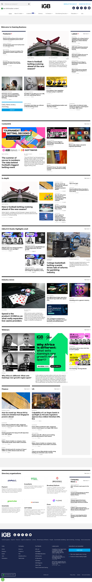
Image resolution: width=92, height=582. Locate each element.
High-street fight (73, 183)
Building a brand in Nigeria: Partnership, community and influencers (79, 63)
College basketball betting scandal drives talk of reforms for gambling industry (57, 268)
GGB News (37, 560)
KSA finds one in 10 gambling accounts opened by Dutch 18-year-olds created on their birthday (11, 96)
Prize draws (5, 60)
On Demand (48, 13)
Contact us (20, 551)
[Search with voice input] (29, 4)
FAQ (19, 553)
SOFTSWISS (28, 508)
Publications (74, 13)
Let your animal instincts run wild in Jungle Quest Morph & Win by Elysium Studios (80, 493)
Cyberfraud (71, 187)
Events (3, 553)
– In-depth (67, 58)
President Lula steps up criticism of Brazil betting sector (34, 106)
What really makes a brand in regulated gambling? (77, 145)
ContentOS (30, 13)
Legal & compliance (76, 53)
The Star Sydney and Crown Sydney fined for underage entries (13, 45)
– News (78, 43)
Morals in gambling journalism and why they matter (60, 207)
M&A (33, 449)
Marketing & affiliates (30, 245)
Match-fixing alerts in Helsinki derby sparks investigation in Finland (79, 70)
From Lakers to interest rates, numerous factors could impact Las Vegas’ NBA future (78, 107)
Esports (13, 539)
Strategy (49, 103)
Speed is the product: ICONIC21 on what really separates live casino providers (12, 317)
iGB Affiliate (37, 551)
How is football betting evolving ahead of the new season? (35, 65)
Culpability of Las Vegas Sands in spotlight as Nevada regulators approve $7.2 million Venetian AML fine (80, 40)
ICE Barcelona (38, 558)
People (51, 539)
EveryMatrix (28, 484)
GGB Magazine (38, 563)
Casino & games (6, 539)
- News (58, 553)
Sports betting (30, 57)
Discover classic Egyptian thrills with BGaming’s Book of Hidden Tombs (79, 516)
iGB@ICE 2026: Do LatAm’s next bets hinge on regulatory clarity (34, 269)
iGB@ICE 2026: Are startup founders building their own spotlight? (12, 248)
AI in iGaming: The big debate (78, 368)
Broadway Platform (53, 485)
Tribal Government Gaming (41, 567)
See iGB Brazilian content (10, 8)
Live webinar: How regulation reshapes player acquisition (54, 91)
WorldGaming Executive (61, 13)
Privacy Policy (72, 574)
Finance (3, 439)
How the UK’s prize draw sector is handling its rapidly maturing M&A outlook (11, 63)
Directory (40, 13)
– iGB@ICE (10, 250)
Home (10, 13)
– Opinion (76, 184)
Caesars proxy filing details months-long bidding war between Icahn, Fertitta (44, 452)
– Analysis (77, 109)
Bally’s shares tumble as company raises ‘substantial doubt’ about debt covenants (14, 441)
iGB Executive (38, 556)
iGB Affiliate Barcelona (40, 553)
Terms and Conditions (86, 574)
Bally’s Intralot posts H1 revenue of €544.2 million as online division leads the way (14, 450)
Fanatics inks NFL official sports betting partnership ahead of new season (43, 435)
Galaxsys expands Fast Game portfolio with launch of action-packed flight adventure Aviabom (79, 501)
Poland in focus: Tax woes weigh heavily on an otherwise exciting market (56, 168)
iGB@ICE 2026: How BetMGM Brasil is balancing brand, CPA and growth (35, 248)
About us (20, 549)
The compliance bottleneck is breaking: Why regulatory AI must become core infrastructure (56, 320)
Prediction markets (76, 45)
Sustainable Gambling (7, 91)
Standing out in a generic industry (79, 300)
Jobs (82, 13)
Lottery (34, 539)
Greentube (5, 506)
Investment (72, 103)
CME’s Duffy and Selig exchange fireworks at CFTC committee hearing (80, 48)
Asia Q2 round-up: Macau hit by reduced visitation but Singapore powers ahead (13, 39)
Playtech (4, 487)
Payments (4, 431)
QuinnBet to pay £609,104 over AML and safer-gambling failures (34, 94)
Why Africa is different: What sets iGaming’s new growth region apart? (16, 377)
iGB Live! (37, 549)
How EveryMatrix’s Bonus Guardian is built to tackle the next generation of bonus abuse (79, 190)
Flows (49, 504)
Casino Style (38, 565)
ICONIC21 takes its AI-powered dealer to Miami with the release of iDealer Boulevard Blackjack (80, 509)
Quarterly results (59, 182)
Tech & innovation (6, 245)
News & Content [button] (18, 13)
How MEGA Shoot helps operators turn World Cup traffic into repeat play (57, 299)
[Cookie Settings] (3, 579)
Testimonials (21, 558)
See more (85, 33)
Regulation (34, 410)
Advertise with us (85, 4)
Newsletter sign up (70, 4)
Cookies (78, 574)
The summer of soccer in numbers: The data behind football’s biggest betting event (13, 52)
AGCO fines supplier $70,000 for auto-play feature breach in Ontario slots (80, 55)
